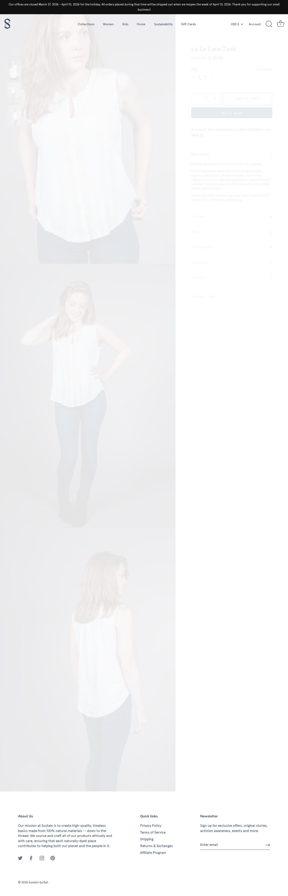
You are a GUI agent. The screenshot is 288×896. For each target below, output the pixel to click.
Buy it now (232, 113)
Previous (198, 297)
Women (108, 24)
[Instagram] (42, 858)
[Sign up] (268, 845)
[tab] (231, 185)
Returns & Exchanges (156, 846)
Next (211, 297)
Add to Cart (247, 99)
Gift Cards (188, 24)
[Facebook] (31, 858)
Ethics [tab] (196, 232)
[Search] (269, 24)
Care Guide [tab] (200, 262)
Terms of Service (153, 832)
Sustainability (163, 24)
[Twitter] (20, 858)
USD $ (235, 24)
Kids (125, 24)
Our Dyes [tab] (198, 217)
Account (255, 24)
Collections (86, 24)
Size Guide (264, 70)
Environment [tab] (201, 247)
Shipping (146, 839)
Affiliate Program (153, 853)
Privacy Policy (150, 826)
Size (231, 70)
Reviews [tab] (197, 278)
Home (141, 24)
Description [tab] (200, 155)
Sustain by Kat (38, 882)
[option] (14, 70)
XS (193, 77)
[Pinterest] (52, 858)
